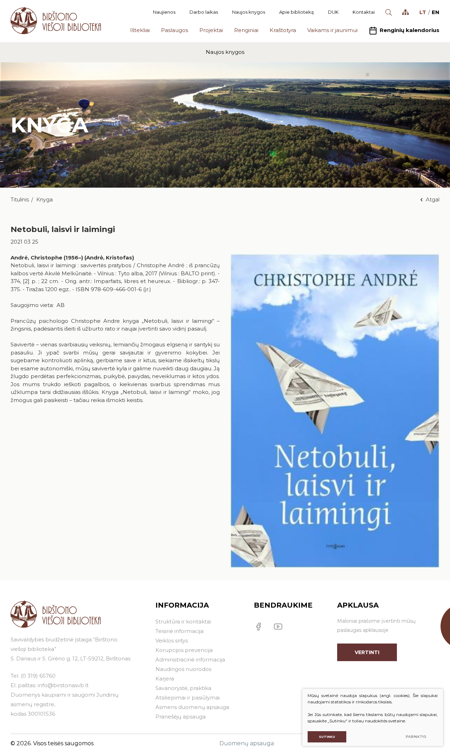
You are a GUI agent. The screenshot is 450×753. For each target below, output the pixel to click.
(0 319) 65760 (38, 675)
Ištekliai (140, 30)
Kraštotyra (283, 30)
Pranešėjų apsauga (180, 716)
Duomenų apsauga (246, 743)
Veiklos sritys (171, 640)
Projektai (211, 30)
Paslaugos (174, 30)
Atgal (432, 199)
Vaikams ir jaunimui (332, 30)
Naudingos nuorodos (183, 669)
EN (435, 12)
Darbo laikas (203, 12)
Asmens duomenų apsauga (192, 707)
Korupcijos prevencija (184, 650)
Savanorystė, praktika (183, 688)
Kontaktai (364, 12)
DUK (333, 12)
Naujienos (164, 12)
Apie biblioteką (296, 12)
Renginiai (246, 30)
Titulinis (20, 199)
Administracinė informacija (190, 659)
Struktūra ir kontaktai (183, 621)
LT (422, 12)
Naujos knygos (248, 12)
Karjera (164, 678)
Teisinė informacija (179, 631)
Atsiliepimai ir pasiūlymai (187, 697)
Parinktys (416, 737)
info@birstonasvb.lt (63, 685)
